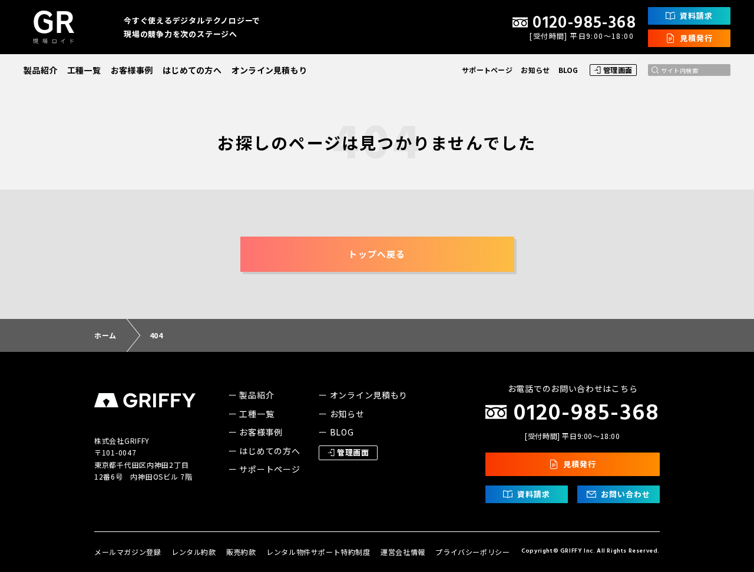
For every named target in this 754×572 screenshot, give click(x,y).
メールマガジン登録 (127, 552)
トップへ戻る (376, 254)
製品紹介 (40, 70)
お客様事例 (132, 70)
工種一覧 (84, 70)
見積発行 (696, 38)
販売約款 (241, 552)
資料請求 (696, 15)
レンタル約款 (193, 552)
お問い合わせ (625, 494)
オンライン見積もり (269, 70)
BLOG (568, 70)
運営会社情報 (403, 552)
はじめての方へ (192, 70)
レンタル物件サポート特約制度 (318, 552)
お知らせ (535, 70)
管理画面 (618, 70)
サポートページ (487, 70)
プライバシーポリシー (472, 552)
